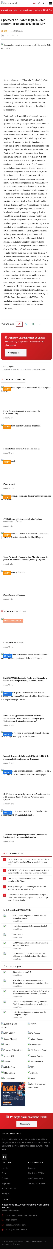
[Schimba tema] (44, 3)
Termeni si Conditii (36, 1183)
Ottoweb (16, 1244)
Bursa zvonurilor (9, 1188)
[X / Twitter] (8, 35)
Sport (4, 31)
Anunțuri (5, 1193)
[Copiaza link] (17, 35)
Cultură (5, 1178)
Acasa (3, 367)
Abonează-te (13, 352)
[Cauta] (39, 3)
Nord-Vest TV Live (36, 1173)
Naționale (6, 1183)
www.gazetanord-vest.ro (16, 1229)
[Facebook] (3, 35)
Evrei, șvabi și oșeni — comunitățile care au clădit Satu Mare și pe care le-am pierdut (27, 887)
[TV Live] (34, 3)
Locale (5, 1168)
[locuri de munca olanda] (13, 1094)
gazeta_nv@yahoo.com (16, 1225)
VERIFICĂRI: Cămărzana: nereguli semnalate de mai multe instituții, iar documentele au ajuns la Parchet (28, 871)
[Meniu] (49, 3)
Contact (31, 1168)
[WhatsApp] (12, 35)
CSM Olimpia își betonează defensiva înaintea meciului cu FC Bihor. (25, 879)
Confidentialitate (35, 1178)
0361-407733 (11, 1220)
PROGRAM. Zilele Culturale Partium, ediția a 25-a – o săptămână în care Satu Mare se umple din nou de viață (28, 862)
